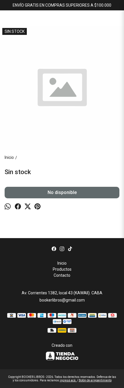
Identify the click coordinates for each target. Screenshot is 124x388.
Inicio (62, 263)
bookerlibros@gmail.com (62, 300)
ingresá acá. (68, 380)
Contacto (62, 275)
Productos (62, 269)
